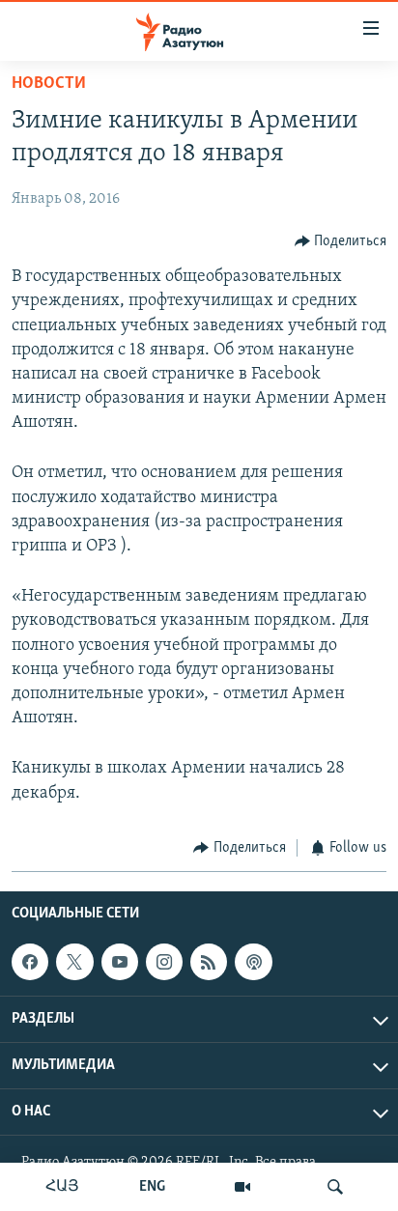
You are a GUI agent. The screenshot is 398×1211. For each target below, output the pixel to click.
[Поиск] (335, 1187)
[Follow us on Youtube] (119, 961)
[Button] (341, 241)
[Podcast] (253, 961)
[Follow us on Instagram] (164, 961)
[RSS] (208, 961)
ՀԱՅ (62, 1187)
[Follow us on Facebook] (30, 961)
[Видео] (242, 1187)
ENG (152, 1187)
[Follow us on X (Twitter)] (74, 961)
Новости (49, 84)
